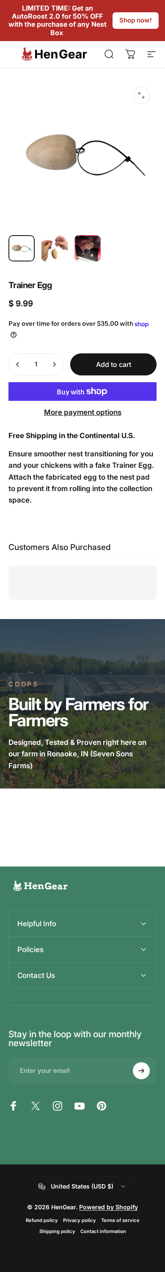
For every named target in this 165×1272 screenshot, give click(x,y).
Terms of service (120, 1220)
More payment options (82, 412)
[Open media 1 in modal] (141, 95)
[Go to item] (21, 248)
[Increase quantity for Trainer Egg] (54, 364)
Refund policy (42, 1220)
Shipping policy (57, 1231)
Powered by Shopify (108, 1207)
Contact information (103, 1231)
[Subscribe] (141, 1070)
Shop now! (135, 20)
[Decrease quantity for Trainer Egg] (18, 364)
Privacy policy (79, 1220)
